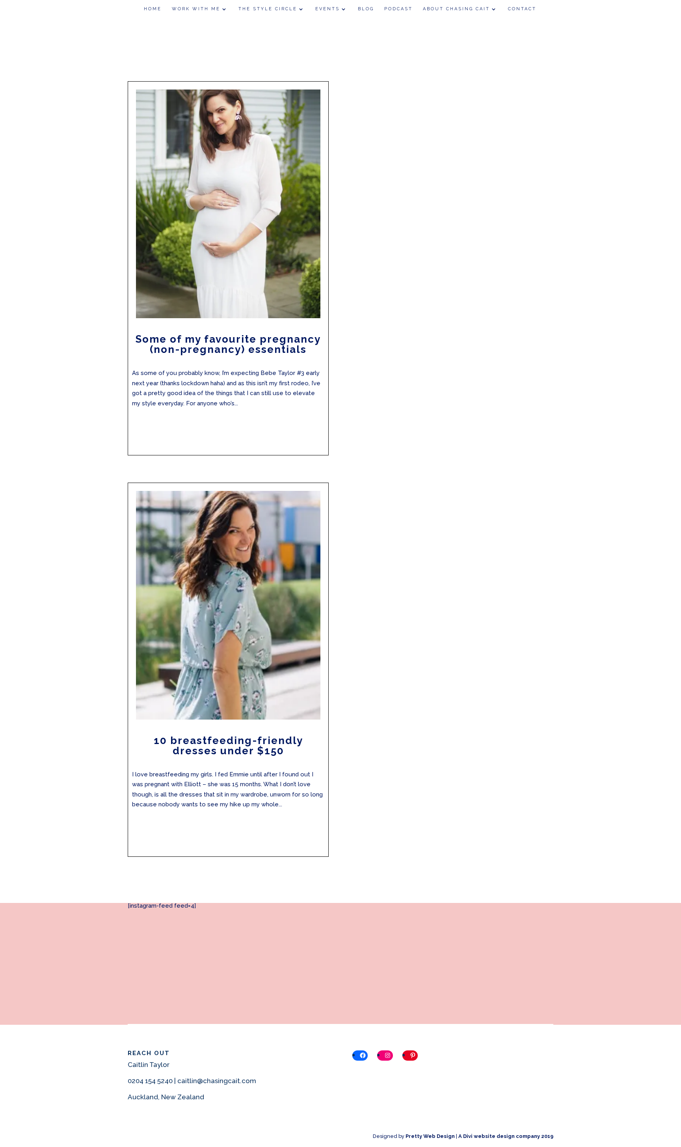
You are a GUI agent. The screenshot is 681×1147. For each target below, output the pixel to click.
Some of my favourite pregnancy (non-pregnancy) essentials (228, 344)
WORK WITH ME (196, 8)
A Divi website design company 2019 (505, 1136)
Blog (366, 8)
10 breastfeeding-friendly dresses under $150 (228, 746)
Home (153, 8)
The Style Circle (267, 8)
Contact (522, 8)
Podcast (398, 8)
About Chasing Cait (456, 8)
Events (327, 8)
